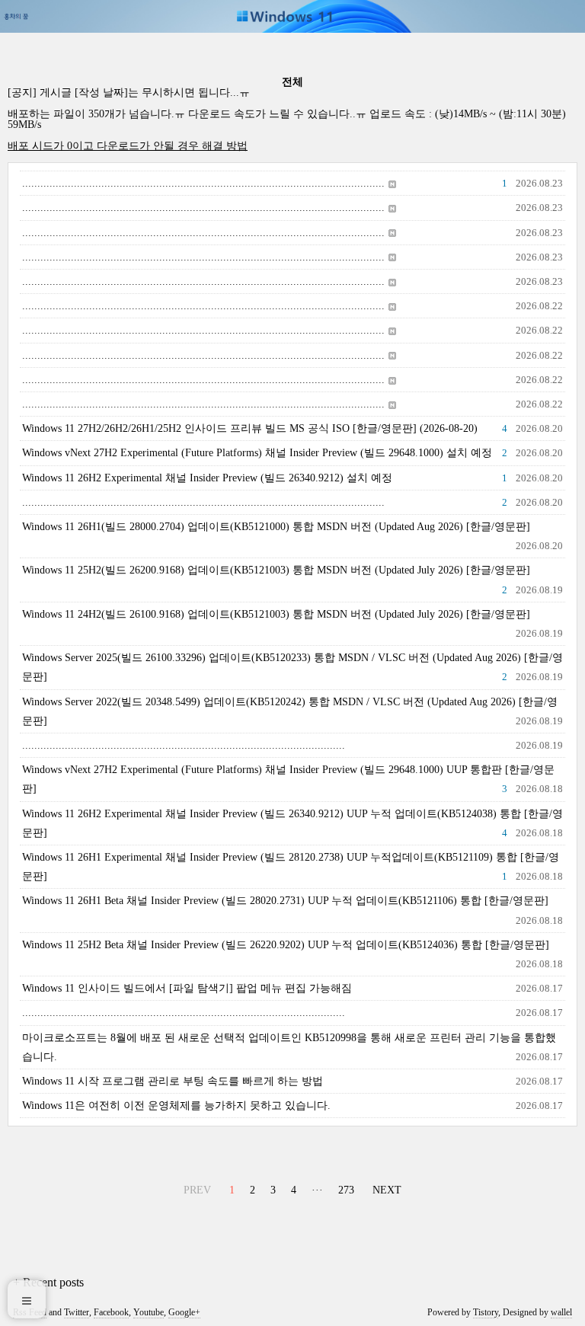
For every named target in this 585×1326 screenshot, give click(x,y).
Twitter (76, 1312)
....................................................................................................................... (203, 183)
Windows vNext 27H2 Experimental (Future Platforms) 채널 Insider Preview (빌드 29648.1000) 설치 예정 (257, 453)
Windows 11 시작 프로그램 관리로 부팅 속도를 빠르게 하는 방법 (172, 1081)
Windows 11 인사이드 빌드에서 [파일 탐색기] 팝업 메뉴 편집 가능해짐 (187, 988)
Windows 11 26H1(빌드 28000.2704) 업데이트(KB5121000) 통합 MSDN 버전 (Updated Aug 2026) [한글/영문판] (276, 526)
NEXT (385, 1188)
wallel (561, 1312)
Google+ (184, 1312)
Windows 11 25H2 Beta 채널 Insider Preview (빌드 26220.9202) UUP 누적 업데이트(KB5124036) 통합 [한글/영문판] (285, 945)
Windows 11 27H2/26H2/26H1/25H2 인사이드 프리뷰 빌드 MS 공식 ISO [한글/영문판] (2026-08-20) (250, 428)
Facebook (111, 1312)
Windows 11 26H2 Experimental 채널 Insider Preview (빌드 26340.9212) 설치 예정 (207, 478)
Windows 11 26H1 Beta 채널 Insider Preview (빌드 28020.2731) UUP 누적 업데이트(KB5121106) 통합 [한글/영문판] (285, 900)
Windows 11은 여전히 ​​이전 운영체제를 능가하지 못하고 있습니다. (176, 1105)
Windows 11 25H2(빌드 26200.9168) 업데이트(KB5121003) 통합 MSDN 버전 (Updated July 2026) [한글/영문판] (276, 570)
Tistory (485, 1312)
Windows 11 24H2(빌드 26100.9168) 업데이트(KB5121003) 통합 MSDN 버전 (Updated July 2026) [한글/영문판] (276, 614)
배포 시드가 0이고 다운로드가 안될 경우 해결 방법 (128, 146)
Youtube (148, 1312)
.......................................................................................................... (183, 745)
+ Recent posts (48, 1282)
